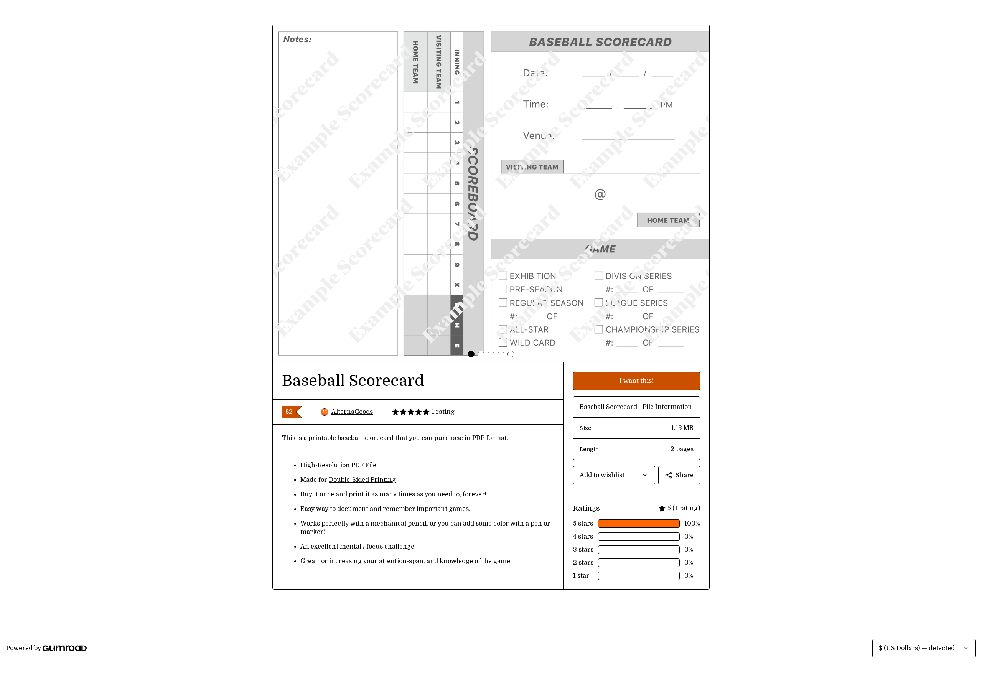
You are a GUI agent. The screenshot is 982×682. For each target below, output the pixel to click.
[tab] (471, 354)
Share (685, 475)
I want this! (636, 380)
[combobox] (614, 475)
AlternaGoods (352, 412)
